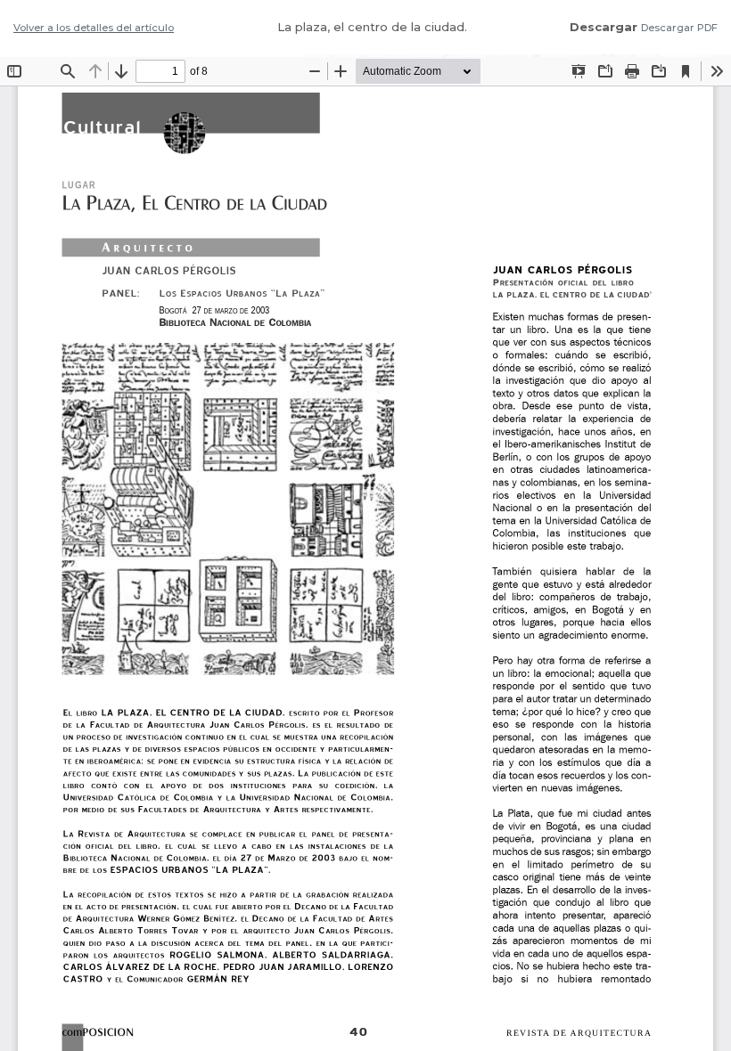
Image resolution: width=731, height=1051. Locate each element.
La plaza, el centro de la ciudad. (372, 27)
